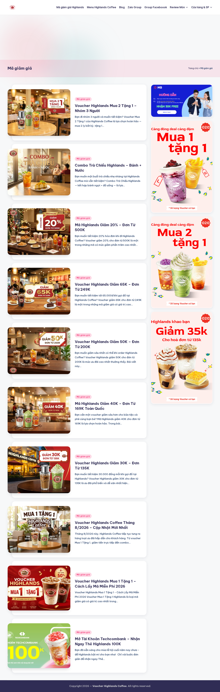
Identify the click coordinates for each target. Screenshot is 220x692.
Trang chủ (193, 68)
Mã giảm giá (83, 99)
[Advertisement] (110, 37)
